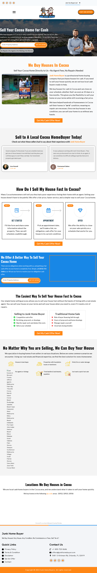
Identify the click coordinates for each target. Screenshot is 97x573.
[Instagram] (10, 3)
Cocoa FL (38, 523)
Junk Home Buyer (56, 75)
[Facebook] (3, 3)
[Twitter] (7, 3)
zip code (49, 493)
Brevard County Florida (55, 523)
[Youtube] (13, 3)
